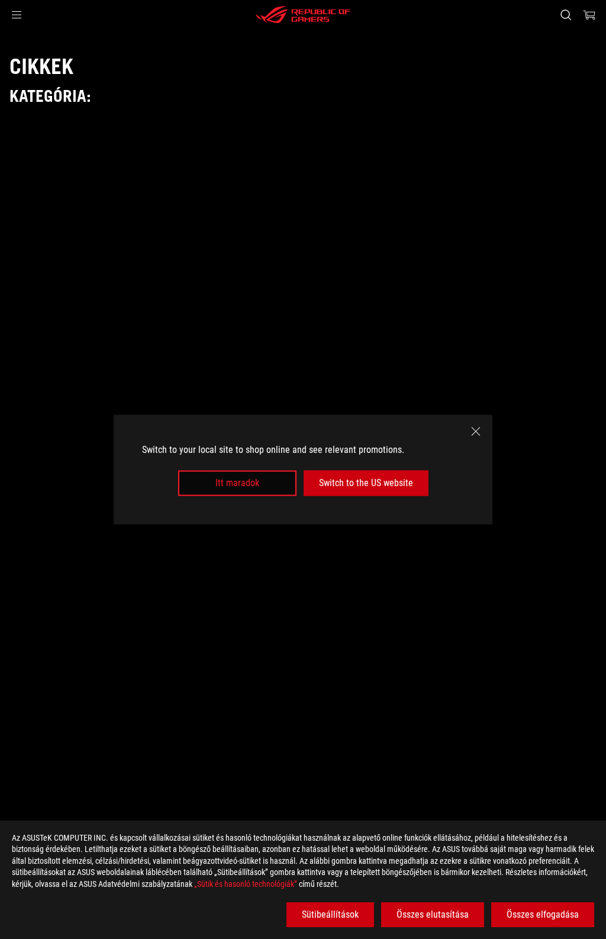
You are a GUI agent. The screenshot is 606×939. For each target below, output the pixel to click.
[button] (16, 15)
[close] (476, 432)
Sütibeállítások (330, 914)
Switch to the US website (366, 482)
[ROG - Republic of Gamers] (303, 15)
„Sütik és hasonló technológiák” (245, 884)
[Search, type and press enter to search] (566, 15)
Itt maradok (237, 482)
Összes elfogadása (543, 914)
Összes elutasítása (433, 914)
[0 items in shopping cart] (589, 15)
